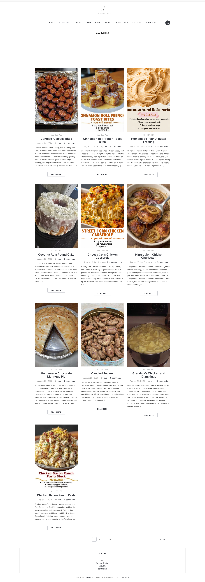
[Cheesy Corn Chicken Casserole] (102, 216)
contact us (150, 22)
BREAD (98, 22)
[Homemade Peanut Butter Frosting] (148, 100)
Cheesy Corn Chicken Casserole (103, 256)
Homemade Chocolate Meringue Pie (56, 375)
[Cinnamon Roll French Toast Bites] (102, 100)
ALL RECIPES (64, 22)
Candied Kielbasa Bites (56, 138)
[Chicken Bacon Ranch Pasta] (56, 456)
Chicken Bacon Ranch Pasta (56, 495)
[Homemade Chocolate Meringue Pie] (56, 334)
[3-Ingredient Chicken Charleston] (148, 216)
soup (107, 22)
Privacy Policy (121, 22)
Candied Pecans (102, 373)
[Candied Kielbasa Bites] (56, 100)
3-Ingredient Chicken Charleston (148, 256)
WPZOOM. (126, 577)
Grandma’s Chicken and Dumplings (148, 375)
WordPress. (91, 577)
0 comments (69, 143)
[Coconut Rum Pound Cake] (56, 216)
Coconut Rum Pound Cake (56, 254)
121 (109, 539)
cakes (88, 22)
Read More (56, 174)
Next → (164, 539)
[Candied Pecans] (102, 334)
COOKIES (78, 22)
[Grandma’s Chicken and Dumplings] (148, 334)
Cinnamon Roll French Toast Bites (102, 140)
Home (52, 22)
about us (136, 22)
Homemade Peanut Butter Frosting (148, 140)
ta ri (59, 143)
